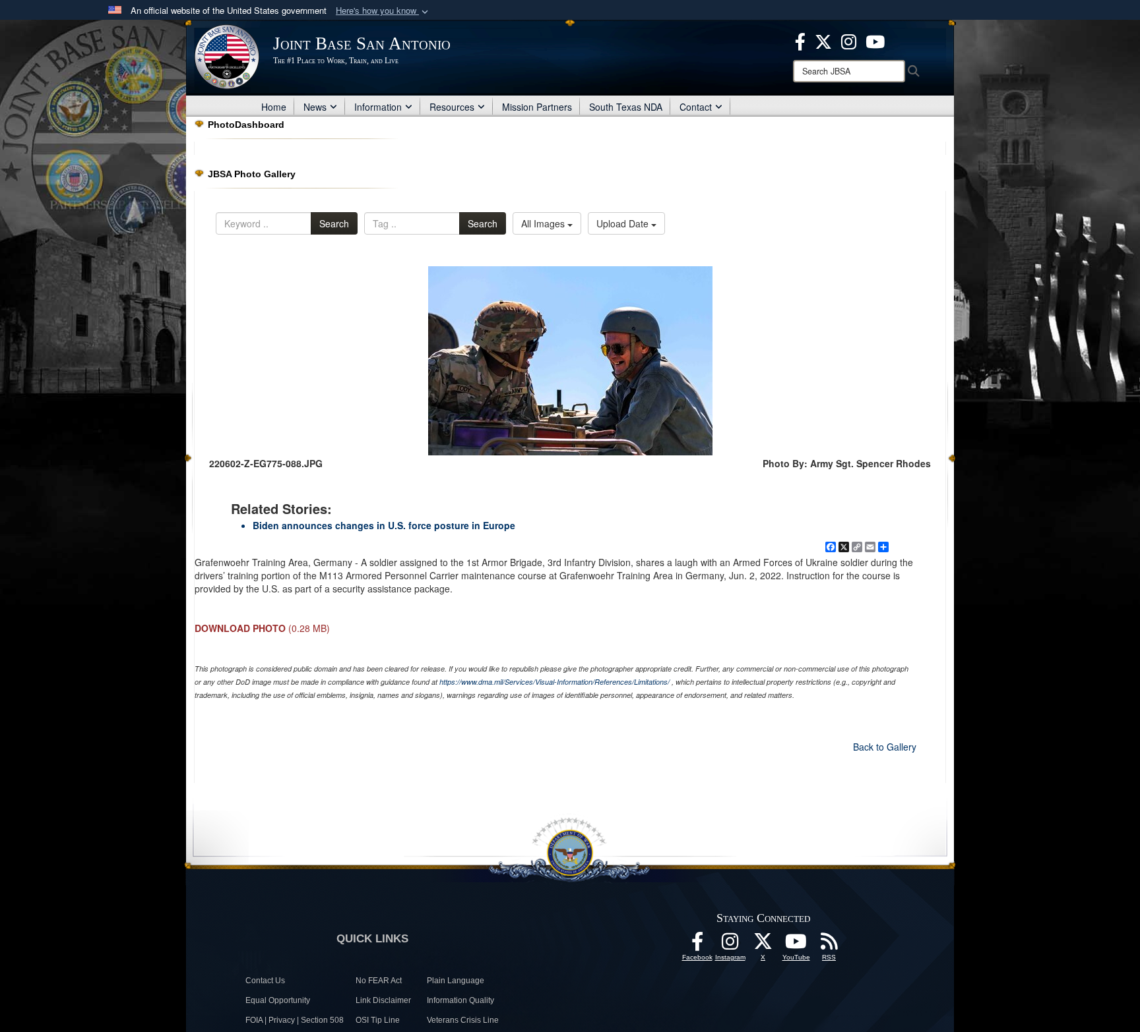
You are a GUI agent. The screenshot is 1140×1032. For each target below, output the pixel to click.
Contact (696, 106)
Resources (451, 106)
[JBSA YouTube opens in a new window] (875, 40)
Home (273, 106)
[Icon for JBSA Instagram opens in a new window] (848, 40)
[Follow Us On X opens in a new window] (763, 945)
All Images (544, 223)
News (315, 106)
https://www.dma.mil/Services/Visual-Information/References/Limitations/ (554, 682)
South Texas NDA (625, 106)
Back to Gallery (884, 746)
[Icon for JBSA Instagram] (730, 945)
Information (378, 106)
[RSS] (829, 945)
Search (334, 223)
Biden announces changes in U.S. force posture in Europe (384, 525)
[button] (383, 11)
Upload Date (623, 223)
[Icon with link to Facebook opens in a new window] (800, 40)
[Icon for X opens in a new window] (823, 40)
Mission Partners (537, 106)
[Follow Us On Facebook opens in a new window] (697, 945)
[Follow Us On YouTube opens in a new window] (796, 945)
